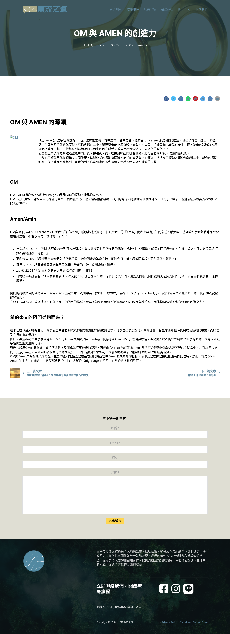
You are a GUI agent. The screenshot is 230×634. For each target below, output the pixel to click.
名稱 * (115, 428)
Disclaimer (185, 622)
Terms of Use (200, 622)
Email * (115, 443)
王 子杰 (88, 45)
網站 (115, 458)
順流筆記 (184, 9)
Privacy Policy (169, 622)
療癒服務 (133, 9)
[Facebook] (166, 98)
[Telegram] (202, 98)
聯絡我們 (201, 9)
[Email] (217, 98)
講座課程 (167, 9)
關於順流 (116, 9)
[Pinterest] (195, 98)
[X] (173, 98)
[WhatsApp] (188, 98)
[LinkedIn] (180, 98)
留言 (115, 472)
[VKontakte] (210, 98)
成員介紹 (150, 9)
